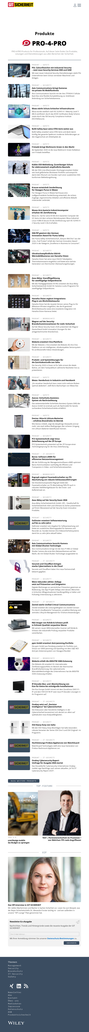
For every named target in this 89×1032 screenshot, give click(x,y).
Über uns (13, 1000)
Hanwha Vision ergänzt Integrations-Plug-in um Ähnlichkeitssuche (49, 299)
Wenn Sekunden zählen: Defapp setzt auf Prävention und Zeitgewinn (49, 583)
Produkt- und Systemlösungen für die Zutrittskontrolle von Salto (47, 361)
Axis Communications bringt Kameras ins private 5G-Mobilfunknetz (49, 89)
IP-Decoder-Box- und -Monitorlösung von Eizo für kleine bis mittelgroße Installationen (52, 685)
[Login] (75, 5)
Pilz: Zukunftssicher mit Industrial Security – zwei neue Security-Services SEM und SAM (52, 68)
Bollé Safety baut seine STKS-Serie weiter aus (52, 129)
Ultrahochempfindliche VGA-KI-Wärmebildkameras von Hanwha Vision (50, 254)
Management (14, 965)
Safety (46, 65)
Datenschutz (15, 1009)
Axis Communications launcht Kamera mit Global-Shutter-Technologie (50, 544)
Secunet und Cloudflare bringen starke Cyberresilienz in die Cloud (47, 565)
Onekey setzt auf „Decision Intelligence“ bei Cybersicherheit (47, 705)
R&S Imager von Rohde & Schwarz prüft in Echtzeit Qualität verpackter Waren (50, 623)
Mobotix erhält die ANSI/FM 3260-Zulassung (52, 661)
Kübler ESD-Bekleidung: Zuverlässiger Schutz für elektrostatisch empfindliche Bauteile (52, 165)
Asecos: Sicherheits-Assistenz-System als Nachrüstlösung (45, 399)
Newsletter (14, 992)
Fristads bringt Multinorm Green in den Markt (53, 147)
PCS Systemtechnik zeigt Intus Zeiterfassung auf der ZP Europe (46, 440)
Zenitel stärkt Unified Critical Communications (53, 604)
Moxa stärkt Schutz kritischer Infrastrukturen (53, 108)
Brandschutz (49, 318)
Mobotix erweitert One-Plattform (47, 342)
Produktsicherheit (19, 1015)
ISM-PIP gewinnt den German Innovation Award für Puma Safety (48, 234)
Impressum (14, 1006)
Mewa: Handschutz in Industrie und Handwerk (53, 380)
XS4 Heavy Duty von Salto (44, 725)
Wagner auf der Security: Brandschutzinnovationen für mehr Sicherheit (53, 322)
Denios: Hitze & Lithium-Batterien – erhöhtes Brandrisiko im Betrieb (47, 419)
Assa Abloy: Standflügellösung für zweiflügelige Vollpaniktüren (47, 279)
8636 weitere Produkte (24, 781)
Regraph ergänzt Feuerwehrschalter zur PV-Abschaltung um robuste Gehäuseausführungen (54, 478)
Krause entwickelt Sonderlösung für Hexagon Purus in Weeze (47, 188)
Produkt (36, 65)
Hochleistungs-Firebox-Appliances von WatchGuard (55, 743)
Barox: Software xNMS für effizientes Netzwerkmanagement (47, 458)
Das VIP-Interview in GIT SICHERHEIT (24, 905)
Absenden (71, 943)
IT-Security (49, 454)
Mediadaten (14, 1003)
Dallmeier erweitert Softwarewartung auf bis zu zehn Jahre (49, 521)
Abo (10, 995)
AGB (10, 1012)
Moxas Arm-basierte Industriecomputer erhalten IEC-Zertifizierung (50, 211)
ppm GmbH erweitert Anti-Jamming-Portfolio (52, 643)
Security (47, 85)
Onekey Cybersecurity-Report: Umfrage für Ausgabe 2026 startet (47, 761)
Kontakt (12, 998)
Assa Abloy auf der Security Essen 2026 (49, 500)
